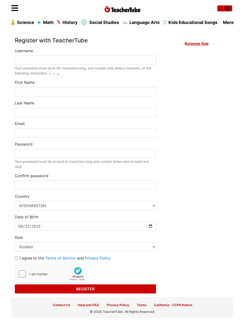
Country (22, 196)
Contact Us (61, 305)
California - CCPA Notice (173, 305)
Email (20, 123)
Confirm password (31, 175)
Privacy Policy (98, 258)
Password (24, 144)
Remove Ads (197, 43)
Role (19, 237)
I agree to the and (65, 258)
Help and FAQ (88, 305)
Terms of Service (60, 258)
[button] (39, 8)
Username (24, 50)
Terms (141, 305)
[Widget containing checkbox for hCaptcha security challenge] (51, 274)
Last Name (24, 103)
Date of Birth (26, 216)
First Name (24, 82)
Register (85, 289)
